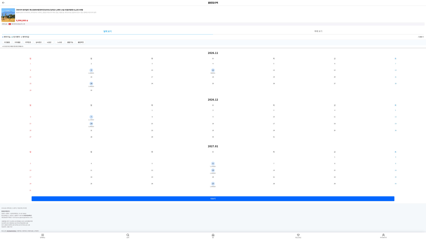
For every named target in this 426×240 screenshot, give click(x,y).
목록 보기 (318, 31)
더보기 (213, 199)
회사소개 (3, 231)
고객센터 (36, 231)
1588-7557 (9, 227)
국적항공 (28, 42)
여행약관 (24, 231)
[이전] (3, 2)
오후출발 (17, 42)
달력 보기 (108, 31)
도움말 (420, 37)
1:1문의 (14, 208)
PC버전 (25, 208)
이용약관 (19, 231)
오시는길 (3, 208)
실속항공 (38, 42)
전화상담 (9, 208)
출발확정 (81, 42)
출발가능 (70, 42)
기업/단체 (19, 208)
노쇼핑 (59, 42)
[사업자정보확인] (27, 215)
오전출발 (7, 42)
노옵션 (49, 42)
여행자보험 (30, 231)
